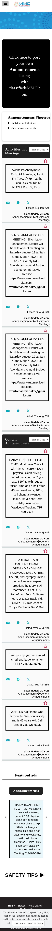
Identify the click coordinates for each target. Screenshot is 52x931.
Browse (21, 906)
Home (11, 906)
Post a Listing (35, 906)
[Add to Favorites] (45, 161)
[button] (6, 816)
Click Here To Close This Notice (28, 923)
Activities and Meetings (23, 123)
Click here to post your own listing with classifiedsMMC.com (24, 75)
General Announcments (23, 128)
